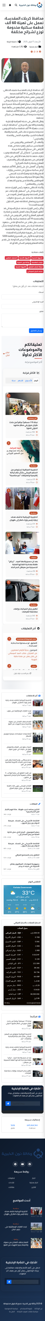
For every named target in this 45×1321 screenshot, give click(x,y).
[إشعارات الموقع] (10, 5)
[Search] (16, 5)
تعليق (41, 311)
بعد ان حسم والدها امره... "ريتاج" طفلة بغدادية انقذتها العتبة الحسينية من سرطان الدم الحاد (23, 564)
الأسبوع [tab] (28, 380)
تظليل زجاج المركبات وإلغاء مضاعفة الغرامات (26, 610)
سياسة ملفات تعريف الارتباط (27, 1311)
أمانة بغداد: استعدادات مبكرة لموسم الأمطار (17, 735)
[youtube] (22, 1164)
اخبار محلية (33, 46)
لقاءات (11, 1182)
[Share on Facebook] (40, 51)
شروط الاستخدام (26, 1308)
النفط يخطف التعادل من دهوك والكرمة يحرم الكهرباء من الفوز (19, 723)
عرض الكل (8, 354)
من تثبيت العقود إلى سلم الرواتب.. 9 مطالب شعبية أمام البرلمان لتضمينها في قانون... (17, 775)
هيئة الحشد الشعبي (35, 266)
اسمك (41, 292)
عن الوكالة (38, 1308)
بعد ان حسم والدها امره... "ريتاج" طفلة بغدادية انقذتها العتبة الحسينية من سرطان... (17, 1060)
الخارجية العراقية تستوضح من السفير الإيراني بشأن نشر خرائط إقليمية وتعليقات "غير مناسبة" (23, 472)
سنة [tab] (14, 380)
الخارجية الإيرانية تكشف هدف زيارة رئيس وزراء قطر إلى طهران (24, 518)
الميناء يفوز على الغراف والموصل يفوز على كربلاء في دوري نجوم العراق (19, 749)
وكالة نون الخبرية (23, 262)
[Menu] (4, 5)
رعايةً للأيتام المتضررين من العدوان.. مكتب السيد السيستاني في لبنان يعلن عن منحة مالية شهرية (22, 654)
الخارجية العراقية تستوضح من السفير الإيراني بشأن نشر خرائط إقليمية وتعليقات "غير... (17, 1036)
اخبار (34, 1178)
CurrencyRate (35, 1006)
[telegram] (15, 1164)
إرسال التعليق (36, 331)
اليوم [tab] (36, 380)
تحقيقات (11, 1178)
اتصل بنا (12, 1311)
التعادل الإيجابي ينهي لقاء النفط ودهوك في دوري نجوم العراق (19, 787)
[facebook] (29, 1164)
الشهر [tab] (20, 380)
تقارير (34, 1187)
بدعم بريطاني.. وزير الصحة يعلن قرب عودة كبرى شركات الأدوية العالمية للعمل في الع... (18, 762)
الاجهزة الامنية (37, 257)
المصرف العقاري (11, 257)
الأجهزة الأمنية (24, 257)
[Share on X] (37, 51)
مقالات (11, 1187)
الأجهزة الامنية (21, 266)
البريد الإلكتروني (38, 302)
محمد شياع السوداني (34, 271)
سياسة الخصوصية (11, 1308)
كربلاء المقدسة (37, 262)
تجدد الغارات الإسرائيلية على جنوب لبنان (19, 712)
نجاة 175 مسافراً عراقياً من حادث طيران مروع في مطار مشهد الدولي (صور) (23, 425)
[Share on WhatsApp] (35, 51)
